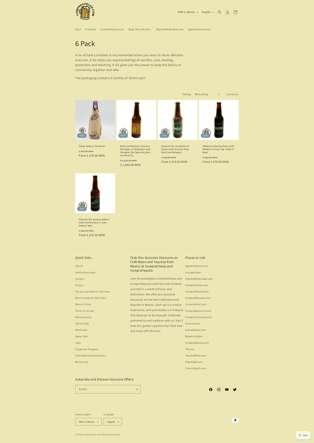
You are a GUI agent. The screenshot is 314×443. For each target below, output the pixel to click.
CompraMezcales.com (198, 298)
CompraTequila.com (197, 291)
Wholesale (81, 330)
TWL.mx (189, 349)
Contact (79, 278)
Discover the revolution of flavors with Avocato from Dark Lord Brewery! (175, 149)
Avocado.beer (193, 272)
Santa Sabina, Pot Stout (92, 146)
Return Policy (83, 304)
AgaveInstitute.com (196, 266)
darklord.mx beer (85, 272)
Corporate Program (86, 349)
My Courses (81, 362)
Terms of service (84, 310)
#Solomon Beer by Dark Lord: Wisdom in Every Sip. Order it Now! (218, 149)
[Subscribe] (136, 389)
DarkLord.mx (192, 323)
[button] (220, 12)
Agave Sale (81, 336)
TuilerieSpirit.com (195, 368)
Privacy (79, 285)
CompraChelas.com (196, 285)
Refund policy (83, 317)
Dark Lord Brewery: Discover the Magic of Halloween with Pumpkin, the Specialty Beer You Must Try (135, 151)
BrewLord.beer (194, 336)
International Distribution (90, 355)
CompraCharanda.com (198, 317)
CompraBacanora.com (198, 310)
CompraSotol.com (196, 304)
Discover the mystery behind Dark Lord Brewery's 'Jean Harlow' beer (94, 222)
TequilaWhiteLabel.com (199, 278)
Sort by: (186, 94)
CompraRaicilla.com (197, 342)
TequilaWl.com (193, 362)
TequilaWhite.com (195, 355)
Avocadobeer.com (195, 330)
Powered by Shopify (111, 434)
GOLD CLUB (82, 323)
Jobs (78, 342)
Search (79, 266)
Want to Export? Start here (91, 298)
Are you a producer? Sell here (92, 291)
